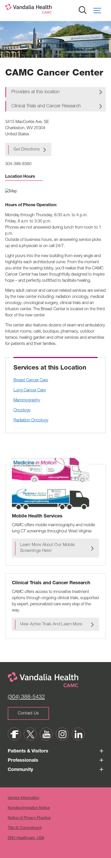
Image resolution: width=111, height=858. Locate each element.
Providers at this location (35, 92)
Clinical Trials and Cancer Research (46, 106)
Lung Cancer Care (29, 391)
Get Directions (26, 150)
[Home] (45, 10)
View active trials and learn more (51, 625)
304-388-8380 (18, 164)
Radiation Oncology (30, 421)
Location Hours (20, 177)
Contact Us (28, 714)
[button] (99, 10)
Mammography (26, 401)
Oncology (21, 411)
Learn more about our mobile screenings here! (47, 548)
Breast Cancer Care (30, 381)
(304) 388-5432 (26, 697)
